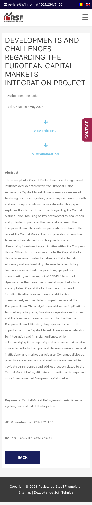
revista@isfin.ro (20, 4)
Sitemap (25, 492)
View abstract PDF (46, 154)
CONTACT (87, 130)
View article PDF (46, 130)
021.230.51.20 (52, 4)
